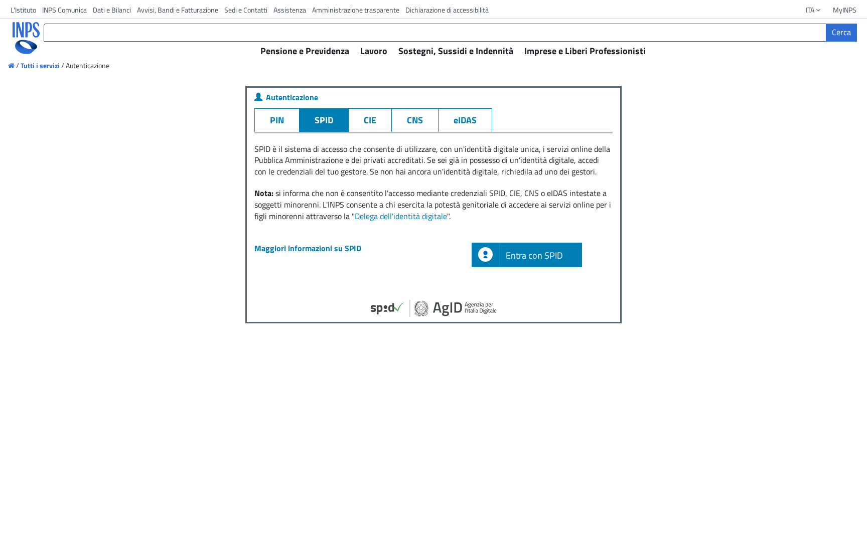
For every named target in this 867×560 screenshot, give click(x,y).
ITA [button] (811, 10)
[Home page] (12, 65)
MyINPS (844, 10)
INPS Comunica (64, 10)
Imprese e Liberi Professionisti (585, 51)
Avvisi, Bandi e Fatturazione (177, 10)
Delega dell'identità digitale (401, 216)
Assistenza (289, 10)
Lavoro (373, 51)
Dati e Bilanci (112, 10)
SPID (324, 120)
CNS (415, 120)
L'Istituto (23, 10)
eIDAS (465, 120)
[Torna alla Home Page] (19, 38)
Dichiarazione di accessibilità (447, 10)
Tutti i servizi (40, 65)
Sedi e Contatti (245, 10)
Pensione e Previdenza (304, 51)
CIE (370, 120)
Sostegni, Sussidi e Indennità (455, 51)
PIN (277, 120)
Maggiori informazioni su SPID (307, 248)
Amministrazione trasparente (355, 10)
